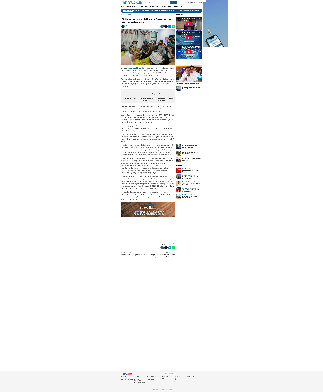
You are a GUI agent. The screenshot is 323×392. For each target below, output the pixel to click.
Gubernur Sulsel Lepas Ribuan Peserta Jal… (191, 88)
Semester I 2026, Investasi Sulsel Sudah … (188, 83)
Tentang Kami (151, 376)
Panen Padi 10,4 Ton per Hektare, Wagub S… (191, 159)
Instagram (191, 376)
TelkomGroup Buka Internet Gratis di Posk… (190, 190)
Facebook (166, 376)
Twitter (178, 376)
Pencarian (174, 3)
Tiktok (178, 379)
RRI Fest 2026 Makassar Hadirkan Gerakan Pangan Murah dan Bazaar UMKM (130, 96)
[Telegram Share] (169, 26)
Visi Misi (136, 376)
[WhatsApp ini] (173, 26)
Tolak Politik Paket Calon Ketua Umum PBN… (191, 184)
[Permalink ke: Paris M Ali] (123, 26)
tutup (205, 0)
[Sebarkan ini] (162, 26)
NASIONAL (184, 168)
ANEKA (183, 181)
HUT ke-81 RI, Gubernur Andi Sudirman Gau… (190, 153)
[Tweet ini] (166, 26)
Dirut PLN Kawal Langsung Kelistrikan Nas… (190, 196)
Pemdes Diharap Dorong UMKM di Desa (133, 254)
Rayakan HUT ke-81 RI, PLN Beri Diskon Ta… (191, 171)
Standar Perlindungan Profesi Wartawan (139, 380)
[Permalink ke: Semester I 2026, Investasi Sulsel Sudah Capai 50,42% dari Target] (189, 73)
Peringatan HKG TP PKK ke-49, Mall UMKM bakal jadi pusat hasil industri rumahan (162, 255)
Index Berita (150, 379)
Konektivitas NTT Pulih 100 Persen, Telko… (190, 177)
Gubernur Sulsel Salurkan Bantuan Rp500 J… (189, 146)
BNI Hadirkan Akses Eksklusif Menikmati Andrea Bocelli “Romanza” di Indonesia (178, 10)
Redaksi (123, 376)
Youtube (166, 379)
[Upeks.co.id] (131, 3)
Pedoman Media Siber (127, 379)
